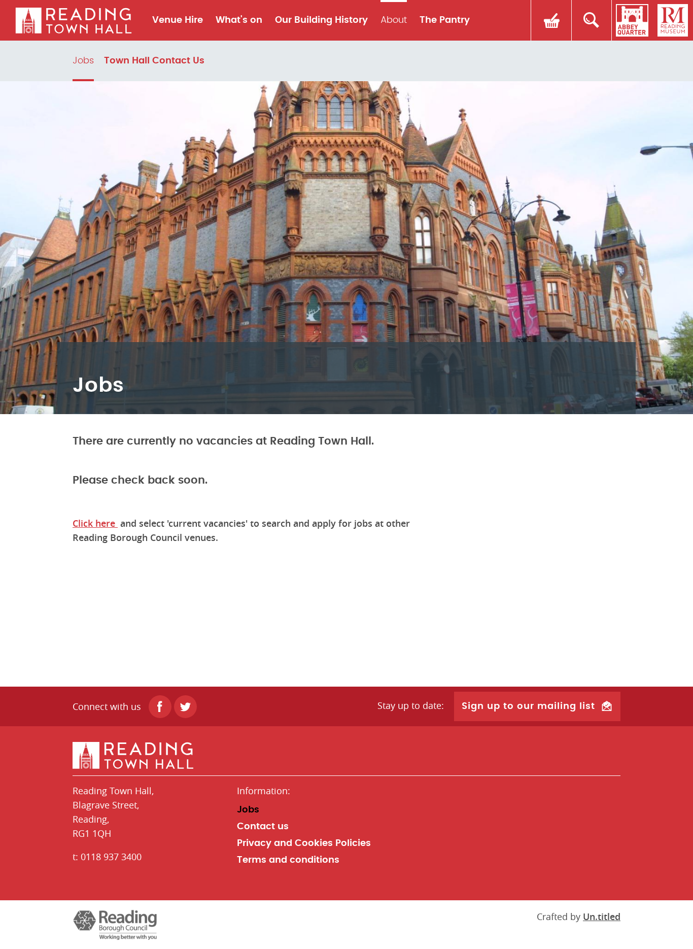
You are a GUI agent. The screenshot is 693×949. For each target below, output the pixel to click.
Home (346, 755)
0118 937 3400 (111, 857)
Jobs (83, 60)
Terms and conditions (288, 860)
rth (73, 20)
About (393, 20)
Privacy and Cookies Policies (304, 843)
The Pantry (445, 20)
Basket (551, 20)
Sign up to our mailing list (528, 706)
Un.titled (601, 916)
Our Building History (321, 20)
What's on (239, 20)
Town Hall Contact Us (154, 60)
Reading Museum (672, 20)
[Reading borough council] (115, 924)
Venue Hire (177, 20)
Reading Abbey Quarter (632, 20)
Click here (95, 523)
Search (591, 20)
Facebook (160, 706)
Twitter (185, 706)
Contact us (263, 826)
